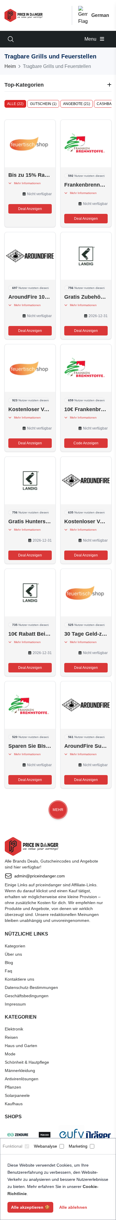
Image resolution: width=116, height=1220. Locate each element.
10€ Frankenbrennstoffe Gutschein (86, 409)
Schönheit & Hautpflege (27, 1062)
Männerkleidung (20, 1070)
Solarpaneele (17, 1095)
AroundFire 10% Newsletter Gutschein (30, 297)
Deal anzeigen (30, 209)
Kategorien (15, 946)
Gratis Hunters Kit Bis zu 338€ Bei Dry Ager (30, 521)
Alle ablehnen (73, 1207)
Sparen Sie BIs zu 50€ (30, 746)
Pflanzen (13, 1087)
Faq (8, 970)
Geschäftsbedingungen (26, 995)
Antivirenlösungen (21, 1078)
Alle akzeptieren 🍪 (30, 1207)
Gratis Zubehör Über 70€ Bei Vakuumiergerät (86, 297)
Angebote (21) (76, 104)
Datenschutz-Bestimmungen (31, 987)
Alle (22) (15, 104)
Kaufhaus (14, 1103)
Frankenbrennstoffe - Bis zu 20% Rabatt (86, 185)
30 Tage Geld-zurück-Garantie (86, 634)
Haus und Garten (21, 1045)
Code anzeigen (85, 443)
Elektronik (14, 1029)
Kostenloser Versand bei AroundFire (86, 521)
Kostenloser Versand (30, 409)
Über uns (13, 954)
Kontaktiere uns (19, 979)
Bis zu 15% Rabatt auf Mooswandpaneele (30, 175)
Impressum (15, 1004)
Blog (9, 962)
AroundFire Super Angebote (86, 746)
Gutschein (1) (43, 104)
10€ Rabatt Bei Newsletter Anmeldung (30, 634)
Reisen (11, 1037)
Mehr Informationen (26, 183)
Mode (10, 1054)
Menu (91, 39)
